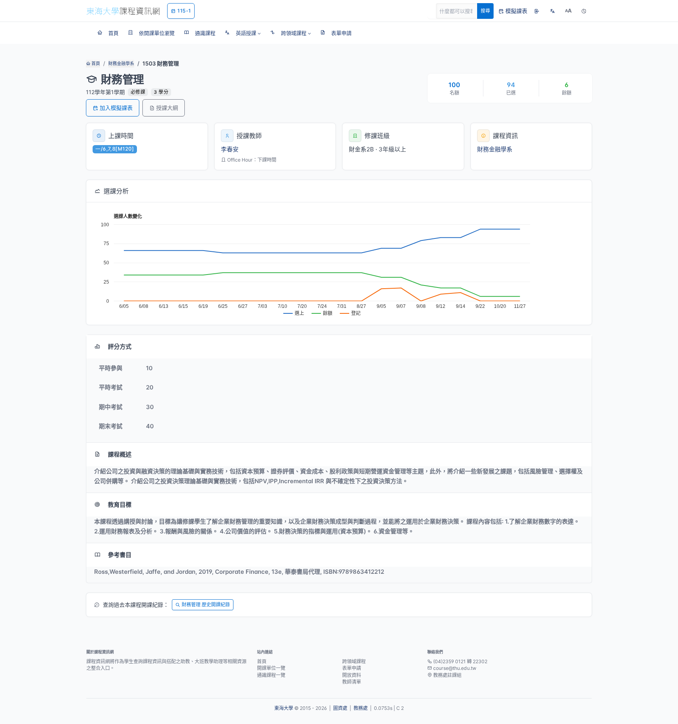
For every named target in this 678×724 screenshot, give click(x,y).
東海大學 (283, 708)
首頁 (95, 63)
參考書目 (119, 554)
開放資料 (351, 675)
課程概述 (119, 454)
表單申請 (351, 668)
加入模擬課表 (116, 107)
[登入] (537, 11)
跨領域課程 (354, 661)
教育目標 (119, 504)
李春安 (230, 149)
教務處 (361, 708)
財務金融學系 (121, 63)
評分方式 (119, 346)
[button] (242, 33)
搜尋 (485, 11)
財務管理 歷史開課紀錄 (206, 605)
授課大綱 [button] (167, 107)
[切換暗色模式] (584, 11)
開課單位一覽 (271, 668)
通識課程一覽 (271, 675)
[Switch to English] (552, 11)
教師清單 (351, 682)
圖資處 (340, 708)
